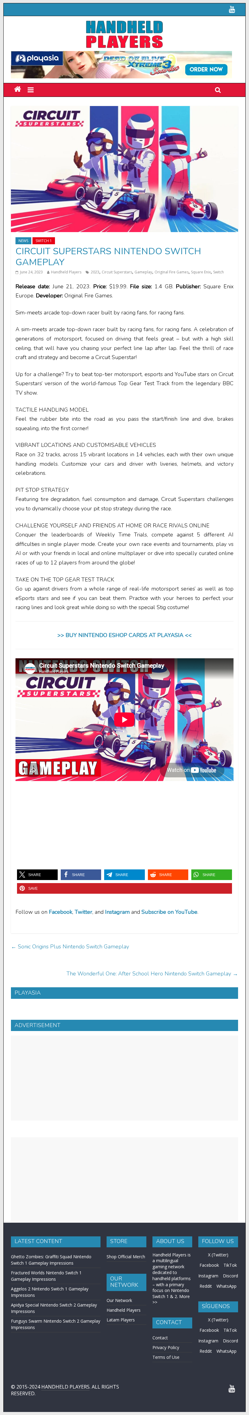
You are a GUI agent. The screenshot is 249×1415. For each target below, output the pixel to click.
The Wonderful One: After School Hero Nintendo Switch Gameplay (152, 973)
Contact (160, 1408)
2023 (95, 272)
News (23, 240)
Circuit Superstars (117, 272)
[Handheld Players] (17, 89)
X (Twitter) (218, 1325)
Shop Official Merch (126, 1327)
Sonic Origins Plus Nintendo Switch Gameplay (70, 946)
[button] (37, 874)
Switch (218, 272)
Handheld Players (66, 272)
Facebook (60, 912)
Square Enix (201, 272)
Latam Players (121, 1390)
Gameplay (143, 272)
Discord (230, 1346)
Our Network (119, 1370)
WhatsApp (227, 1356)
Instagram (208, 1346)
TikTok (230, 1335)
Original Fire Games (172, 272)
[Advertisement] (124, 1148)
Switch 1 (44, 240)
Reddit (206, 1356)
